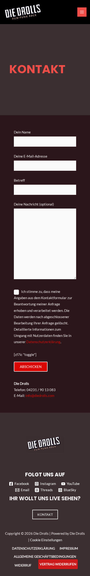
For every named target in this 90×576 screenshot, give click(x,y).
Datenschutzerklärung (43, 342)
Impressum (69, 548)
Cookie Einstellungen (46, 540)
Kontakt (45, 514)
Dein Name (22, 132)
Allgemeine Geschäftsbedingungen (45, 556)
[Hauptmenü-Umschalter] (82, 12)
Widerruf (23, 565)
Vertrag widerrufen (58, 564)
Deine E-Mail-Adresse (30, 156)
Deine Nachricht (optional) (34, 204)
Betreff (19, 180)
